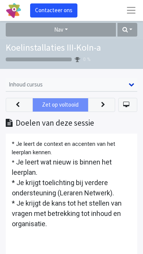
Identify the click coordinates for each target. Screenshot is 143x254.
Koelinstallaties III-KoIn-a (53, 47)
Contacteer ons (53, 10)
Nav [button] (58, 29)
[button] (127, 30)
